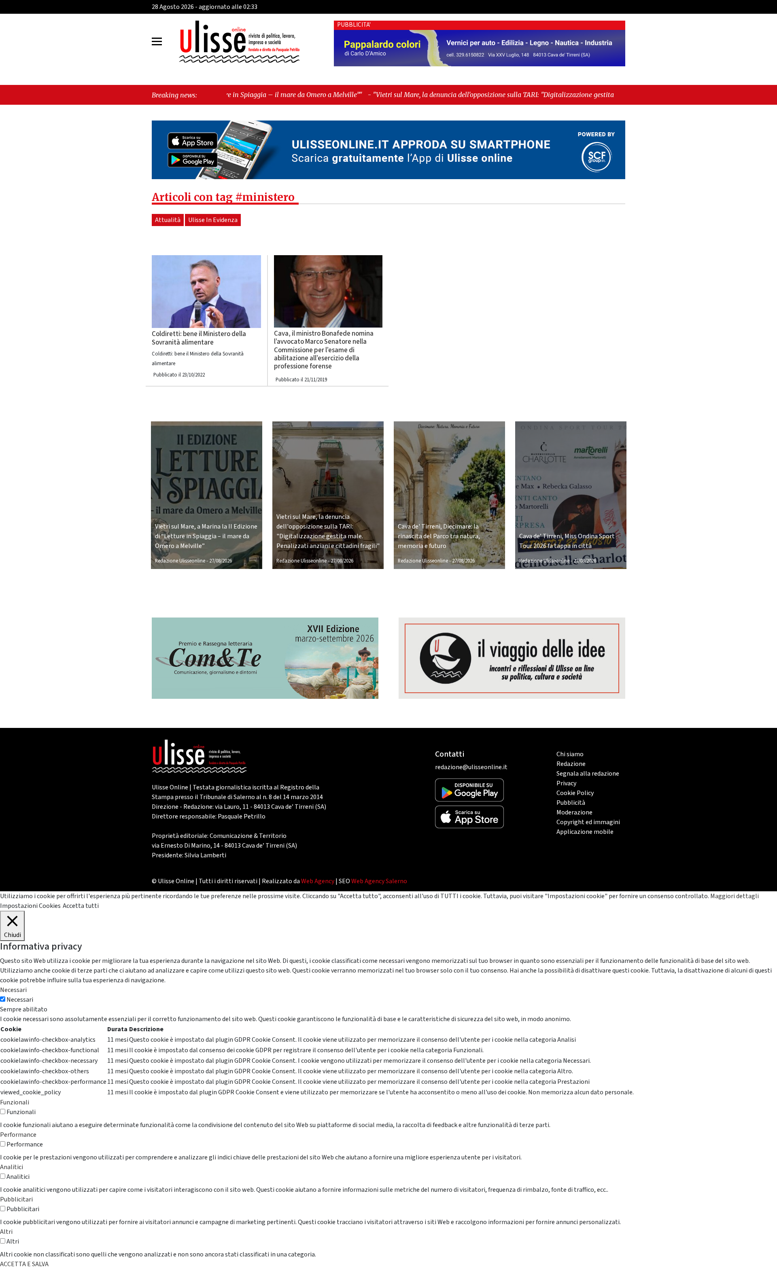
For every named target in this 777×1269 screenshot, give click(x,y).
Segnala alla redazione (587, 773)
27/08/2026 (220, 561)
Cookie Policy (575, 793)
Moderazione (574, 812)
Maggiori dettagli (734, 896)
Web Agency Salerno (379, 881)
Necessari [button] (13, 990)
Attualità (167, 220)
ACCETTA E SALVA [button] (24, 1264)
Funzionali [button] (14, 1102)
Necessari (19, 999)
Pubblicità (570, 802)
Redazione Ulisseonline (180, 561)
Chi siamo (570, 754)
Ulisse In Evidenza (213, 220)
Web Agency (317, 881)
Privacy (566, 783)
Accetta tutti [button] (81, 905)
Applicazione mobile (585, 831)
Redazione (571, 763)
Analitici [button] (11, 1167)
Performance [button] (18, 1134)
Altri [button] (6, 1231)
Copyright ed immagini (588, 822)
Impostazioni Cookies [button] (30, 905)
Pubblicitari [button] (16, 1199)
